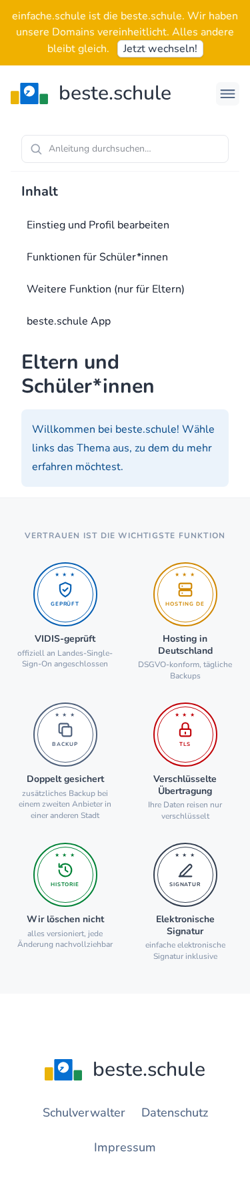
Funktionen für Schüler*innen (97, 257)
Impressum (125, 1147)
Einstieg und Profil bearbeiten (98, 225)
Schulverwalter (84, 1113)
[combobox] (125, 149)
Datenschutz (174, 1113)
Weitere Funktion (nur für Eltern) (106, 289)
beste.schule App (69, 321)
